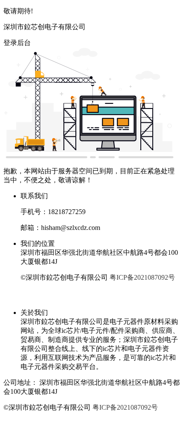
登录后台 (17, 42)
